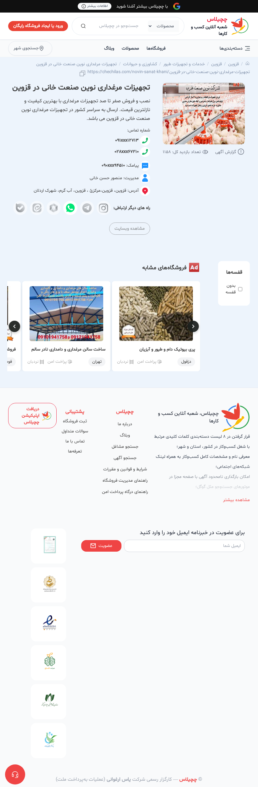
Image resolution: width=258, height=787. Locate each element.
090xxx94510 (113, 166)
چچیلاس (217, 19)
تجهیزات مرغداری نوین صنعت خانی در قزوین (76, 64)
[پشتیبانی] (15, 774)
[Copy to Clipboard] (82, 74)
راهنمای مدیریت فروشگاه (125, 481)
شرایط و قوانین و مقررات (125, 469)
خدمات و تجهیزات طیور (184, 64)
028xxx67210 (127, 152)
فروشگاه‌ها (156, 48)
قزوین (233, 64)
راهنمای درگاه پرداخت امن (125, 492)
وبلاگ (109, 48)
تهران (97, 362)
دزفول (186, 362)
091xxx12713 (127, 140)
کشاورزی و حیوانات (140, 64)
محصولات (130, 48)
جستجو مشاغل (125, 447)
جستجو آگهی (125, 458)
